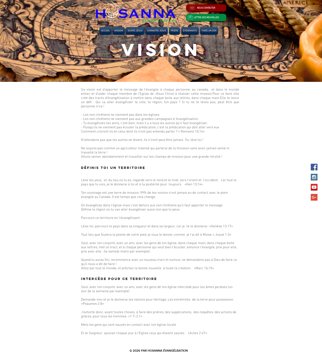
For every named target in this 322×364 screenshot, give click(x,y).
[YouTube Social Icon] (314, 187)
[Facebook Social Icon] (314, 167)
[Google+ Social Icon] (314, 197)
